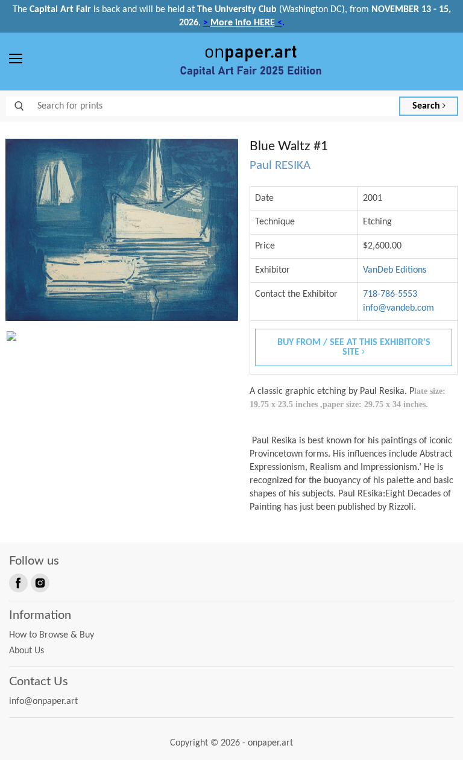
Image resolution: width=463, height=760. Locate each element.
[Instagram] (39, 582)
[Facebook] (17, 582)
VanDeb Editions (394, 270)
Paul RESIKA (280, 165)
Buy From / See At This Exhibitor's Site (353, 347)
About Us (26, 651)
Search (427, 106)
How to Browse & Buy (51, 635)
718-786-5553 (390, 294)
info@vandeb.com (398, 308)
